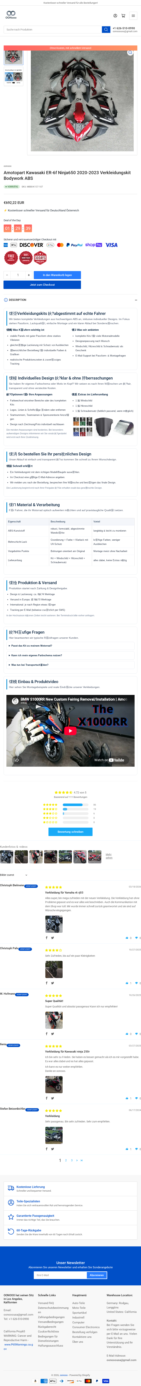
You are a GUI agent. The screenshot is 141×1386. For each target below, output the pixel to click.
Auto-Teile (78, 1303)
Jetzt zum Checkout (42, 284)
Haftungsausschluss (50, 1345)
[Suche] (106, 29)
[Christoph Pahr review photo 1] (54, 969)
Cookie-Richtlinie (48, 1331)
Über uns (77, 1341)
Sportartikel (79, 1312)
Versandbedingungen (51, 1322)
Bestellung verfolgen (84, 1332)
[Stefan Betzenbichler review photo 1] (54, 1135)
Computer (78, 1322)
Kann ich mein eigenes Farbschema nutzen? (36, 655)
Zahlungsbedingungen (51, 1317)
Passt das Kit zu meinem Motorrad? (31, 645)
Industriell (78, 1317)
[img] (53, 887)
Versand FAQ (46, 1303)
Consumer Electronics (86, 1327)
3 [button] (72, 1160)
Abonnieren (97, 1275)
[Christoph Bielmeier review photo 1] (54, 924)
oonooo (7, 166)
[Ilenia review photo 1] (54, 1084)
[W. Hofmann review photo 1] (54, 1020)
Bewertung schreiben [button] (70, 831)
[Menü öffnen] (133, 16)
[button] (50, 805)
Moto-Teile (79, 1308)
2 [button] (66, 1160)
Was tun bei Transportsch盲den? (29, 665)
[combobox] (57, 29)
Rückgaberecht (47, 1327)
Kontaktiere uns (82, 1337)
